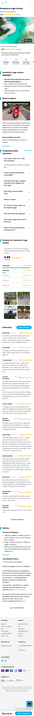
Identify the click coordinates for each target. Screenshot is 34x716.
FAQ (19, 626)
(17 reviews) (17, 14)
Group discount (18, 608)
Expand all (28, 150)
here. (23, 601)
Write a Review (24, 327)
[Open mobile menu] (2, 2)
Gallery (29, 40)
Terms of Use (4, 636)
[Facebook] (2, 661)
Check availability (23, 713)
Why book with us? (23, 624)
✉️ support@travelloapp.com (25, 647)
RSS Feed (20, 633)
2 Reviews (5, 270)
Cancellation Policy (6, 633)
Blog (2, 629)
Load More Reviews (17, 520)
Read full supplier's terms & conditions (16, 566)
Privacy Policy (4, 631)
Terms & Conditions (6, 626)
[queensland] (20, 680)
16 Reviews (6, 265)
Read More (6, 146)
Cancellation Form (23, 631)
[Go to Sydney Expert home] (11, 3)
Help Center (21, 629)
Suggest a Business (6, 645)
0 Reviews (5, 275)
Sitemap (20, 636)
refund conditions (19, 590)
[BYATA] (3, 680)
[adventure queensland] (11, 680)
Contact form (21, 650)
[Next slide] (32, 30)
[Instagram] (5, 661)
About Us (3, 624)
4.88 (1, 14)
